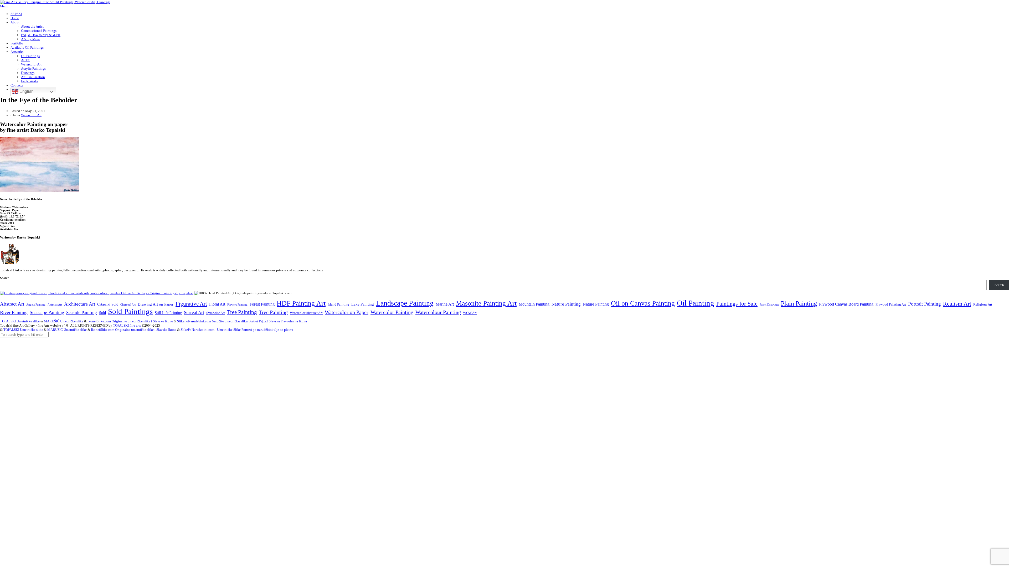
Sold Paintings (130, 311)
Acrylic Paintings (33, 68)
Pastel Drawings (769, 304)
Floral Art (217, 304)
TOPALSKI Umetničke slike (20, 321)
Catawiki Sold (107, 304)
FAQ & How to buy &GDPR (40, 35)
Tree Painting (242, 312)
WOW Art (470, 313)
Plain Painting (799, 303)
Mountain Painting (534, 304)
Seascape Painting (47, 312)
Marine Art (445, 304)
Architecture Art (79, 304)
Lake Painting (362, 304)
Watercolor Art (31, 64)
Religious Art (982, 304)
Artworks (17, 52)
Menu (4, 6)
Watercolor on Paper (346, 312)
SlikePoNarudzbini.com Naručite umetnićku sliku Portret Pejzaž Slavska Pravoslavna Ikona (242, 321)
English (26, 91)
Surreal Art (194, 312)
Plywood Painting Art (891, 304)
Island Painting (338, 304)
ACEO (25, 60)
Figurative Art (191, 304)
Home (15, 18)
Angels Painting (35, 304)
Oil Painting (695, 303)
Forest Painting (262, 304)
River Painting (14, 312)
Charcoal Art (128, 304)
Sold (102, 313)
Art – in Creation (33, 77)
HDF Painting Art (301, 303)
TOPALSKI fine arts (127, 325)
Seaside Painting (81, 312)
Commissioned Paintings (38, 31)
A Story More (30, 39)
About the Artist (32, 26)
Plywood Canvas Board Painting (846, 304)
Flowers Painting (237, 304)
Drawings (27, 73)
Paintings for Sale (737, 304)
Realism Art (957, 303)
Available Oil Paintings (27, 47)
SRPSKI (16, 14)
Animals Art (55, 304)
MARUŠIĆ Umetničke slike (63, 321)
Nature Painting (566, 304)
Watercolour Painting (438, 312)
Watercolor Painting (391, 312)
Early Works (29, 81)
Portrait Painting (924, 304)
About (15, 22)
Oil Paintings (30, 56)
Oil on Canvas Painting (643, 303)
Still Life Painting (168, 313)
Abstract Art (12, 304)
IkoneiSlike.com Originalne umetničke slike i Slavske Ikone (130, 321)
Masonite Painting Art (486, 303)
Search (4, 278)
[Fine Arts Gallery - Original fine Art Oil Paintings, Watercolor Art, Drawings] (55, 2)
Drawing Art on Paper (155, 304)
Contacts (17, 85)
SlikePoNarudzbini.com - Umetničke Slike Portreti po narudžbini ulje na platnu (237, 330)
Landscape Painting (405, 303)
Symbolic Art (215, 313)
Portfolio (17, 43)
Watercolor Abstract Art (306, 313)
